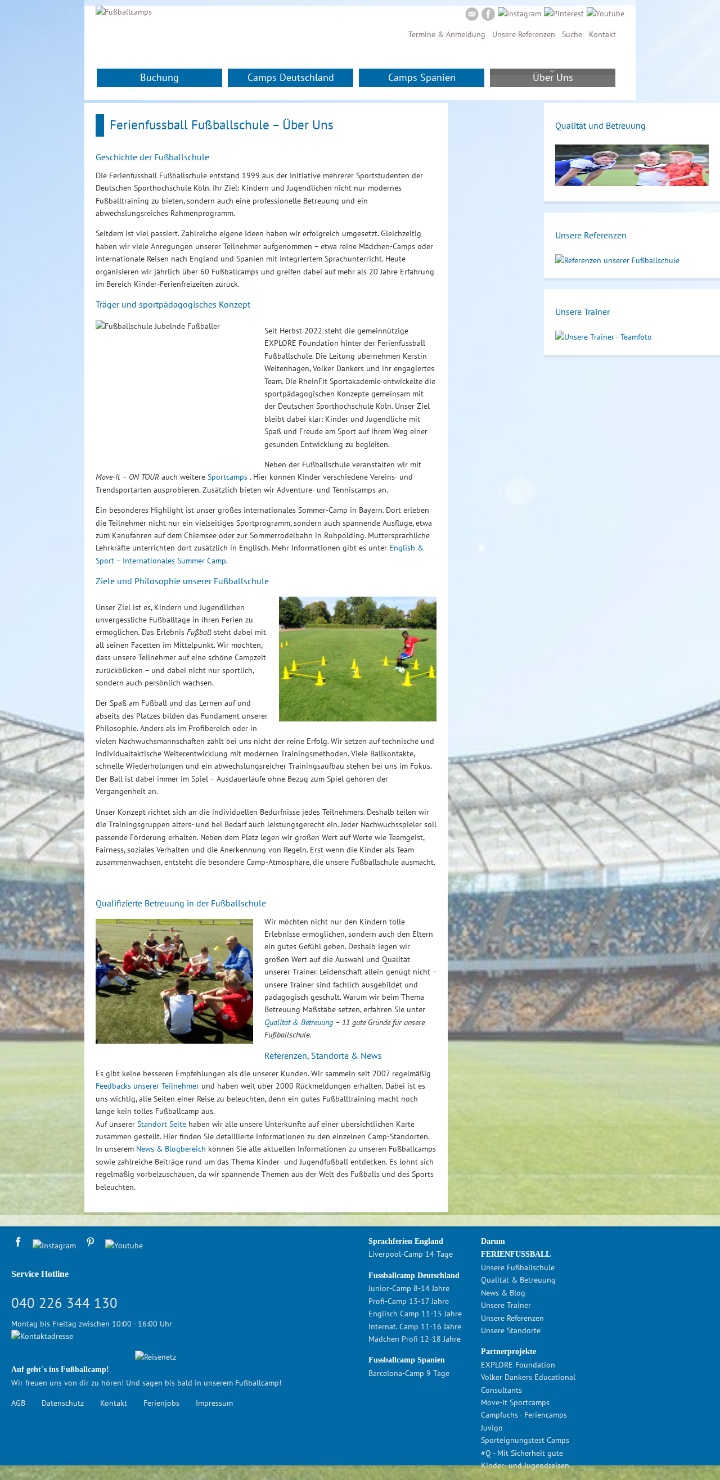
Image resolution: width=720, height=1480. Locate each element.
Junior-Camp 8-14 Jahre (408, 1288)
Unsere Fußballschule (518, 1267)
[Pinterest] (564, 13)
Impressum (214, 1403)
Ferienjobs (161, 1403)
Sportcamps (229, 477)
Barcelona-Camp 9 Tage (408, 1373)
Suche (572, 34)
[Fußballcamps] (124, 12)
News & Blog (503, 1293)
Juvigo (492, 1428)
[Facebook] (488, 15)
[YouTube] (605, 13)
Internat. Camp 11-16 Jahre (414, 1326)
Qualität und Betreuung (600, 125)
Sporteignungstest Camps (525, 1440)
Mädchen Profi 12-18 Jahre (414, 1339)
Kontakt (602, 34)
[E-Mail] (472, 15)
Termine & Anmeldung (446, 34)
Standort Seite (161, 1124)
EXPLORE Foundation (518, 1365)
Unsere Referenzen (523, 34)
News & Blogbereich (171, 1149)
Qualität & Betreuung (298, 1022)
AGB (18, 1403)
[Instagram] (519, 13)
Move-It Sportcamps (515, 1402)
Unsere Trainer (582, 311)
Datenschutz (63, 1403)
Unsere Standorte (511, 1330)
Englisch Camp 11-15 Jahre (415, 1313)
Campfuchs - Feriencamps (524, 1415)
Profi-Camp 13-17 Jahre (408, 1301)
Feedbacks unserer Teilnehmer (147, 1086)
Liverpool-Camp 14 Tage (410, 1254)
